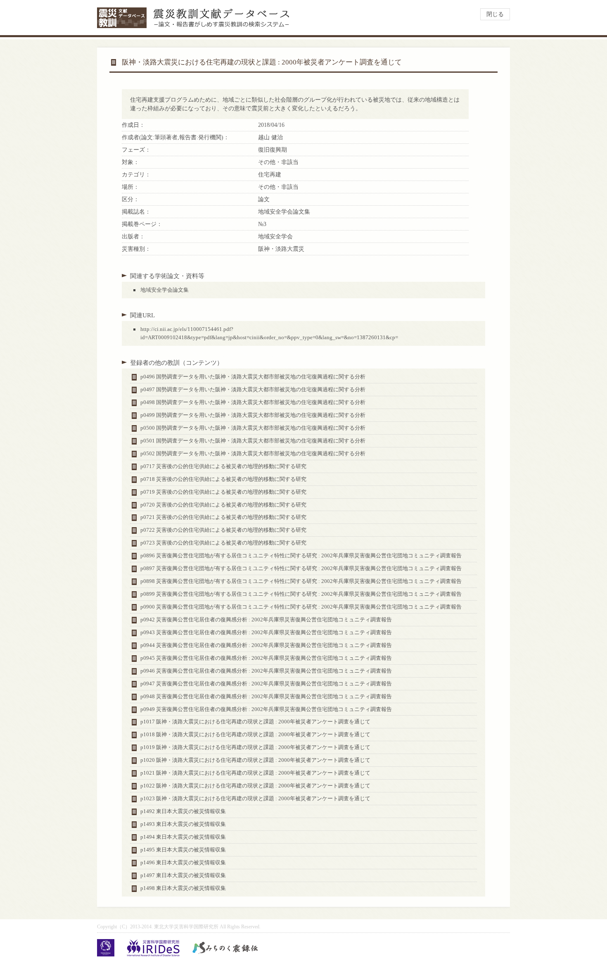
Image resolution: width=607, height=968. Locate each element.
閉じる (495, 14)
